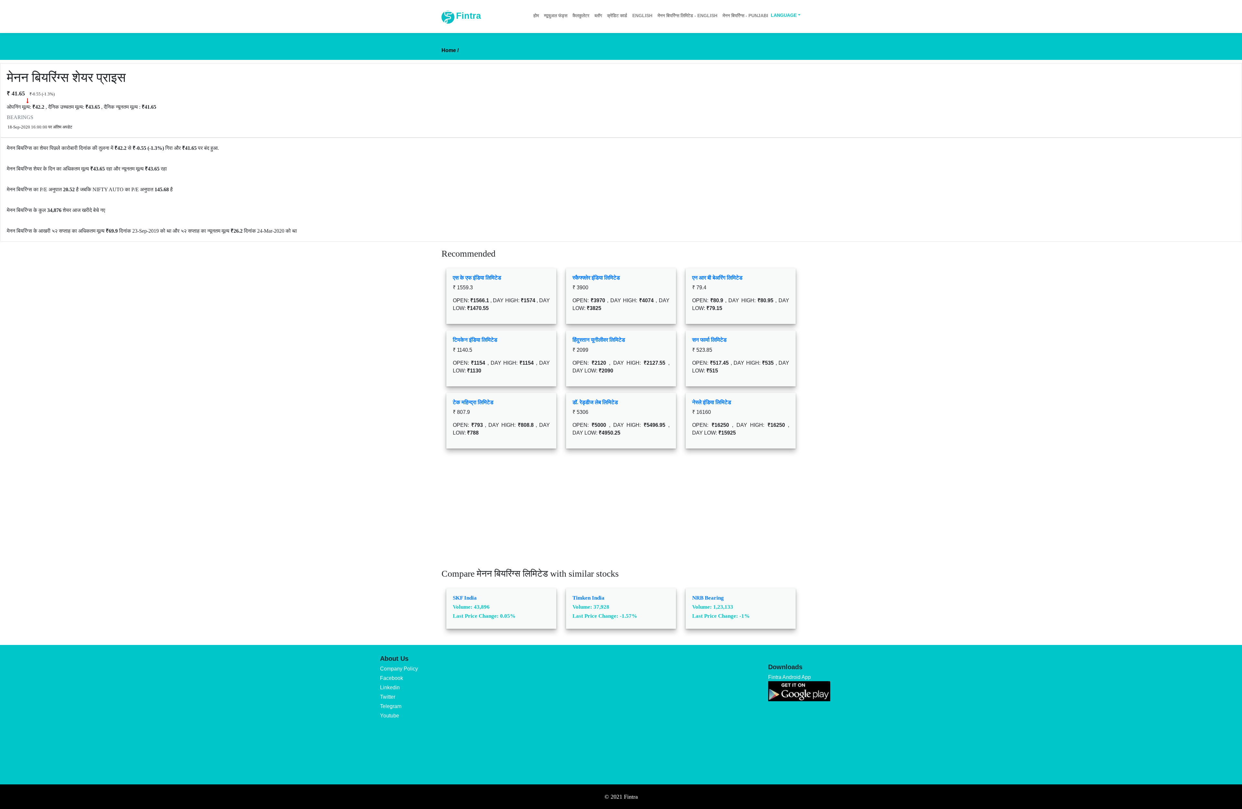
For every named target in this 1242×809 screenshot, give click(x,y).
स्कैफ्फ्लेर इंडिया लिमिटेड (596, 278)
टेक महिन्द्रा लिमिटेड (473, 402)
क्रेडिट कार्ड (617, 15)
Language (784, 15)
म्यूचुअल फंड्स (555, 15)
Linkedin (390, 687)
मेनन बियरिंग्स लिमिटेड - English (687, 15)
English (642, 15)
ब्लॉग (598, 15)
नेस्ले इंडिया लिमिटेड (711, 402)
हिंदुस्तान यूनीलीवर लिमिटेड (598, 340)
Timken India (588, 598)
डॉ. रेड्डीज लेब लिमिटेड (595, 402)
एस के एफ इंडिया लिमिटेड (477, 278)
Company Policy (399, 668)
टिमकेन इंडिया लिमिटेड (475, 340)
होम (536, 15)
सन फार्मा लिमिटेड (709, 340)
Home (450, 50)
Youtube (389, 715)
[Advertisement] (621, 513)
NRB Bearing (708, 598)
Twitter (387, 697)
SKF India (465, 598)
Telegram (390, 706)
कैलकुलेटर (580, 15)
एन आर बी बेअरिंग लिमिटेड (717, 278)
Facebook (391, 678)
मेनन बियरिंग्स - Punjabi (745, 15)
